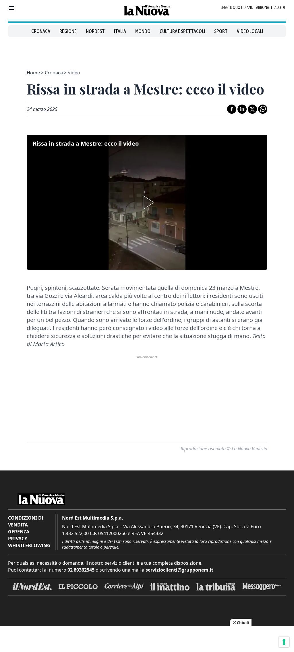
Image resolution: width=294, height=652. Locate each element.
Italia (120, 31)
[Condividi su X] (252, 109)
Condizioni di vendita (25, 521)
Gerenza (18, 531)
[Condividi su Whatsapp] (262, 109)
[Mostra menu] (11, 8)
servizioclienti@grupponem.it (179, 570)
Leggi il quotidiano (237, 7)
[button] (147, 202)
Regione (68, 31)
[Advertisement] (147, 50)
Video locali (250, 31)
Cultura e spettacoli (182, 31)
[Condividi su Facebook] (231, 109)
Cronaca (40, 31)
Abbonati (264, 7)
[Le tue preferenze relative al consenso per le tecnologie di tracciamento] (283, 641)
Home (33, 73)
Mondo (142, 31)
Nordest (95, 31)
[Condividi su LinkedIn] (242, 109)
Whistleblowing (29, 545)
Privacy (17, 538)
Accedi (279, 7)
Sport (221, 31)
